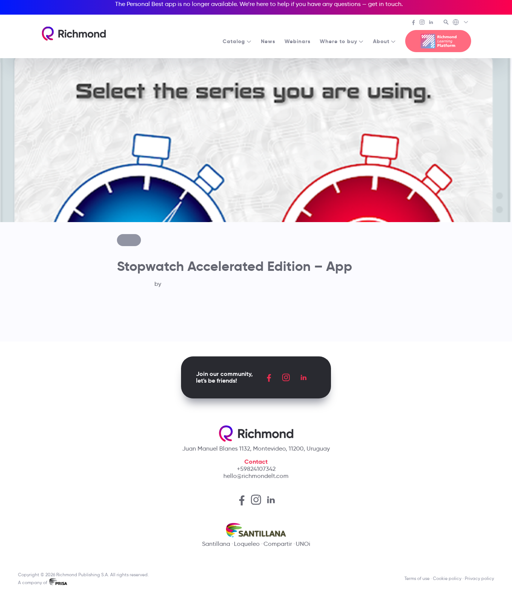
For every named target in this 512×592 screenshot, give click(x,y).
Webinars (297, 41)
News (268, 41)
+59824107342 (256, 468)
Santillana (216, 543)
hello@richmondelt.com (256, 475)
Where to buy (338, 41)
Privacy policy (479, 578)
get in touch (384, 4)
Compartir (277, 543)
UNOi (303, 543)
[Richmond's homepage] (74, 34)
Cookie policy (447, 578)
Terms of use (417, 578)
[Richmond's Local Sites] (461, 23)
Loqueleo (247, 543)
